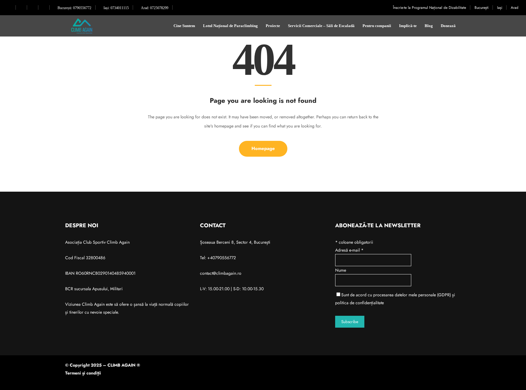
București (482, 7)
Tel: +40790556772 (218, 258)
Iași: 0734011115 (116, 8)
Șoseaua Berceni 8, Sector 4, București (235, 242)
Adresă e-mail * (349, 250)
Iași (499, 7)
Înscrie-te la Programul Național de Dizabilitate (429, 7)
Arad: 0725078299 (154, 8)
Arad (514, 7)
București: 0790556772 (74, 8)
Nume (340, 270)
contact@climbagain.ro (220, 273)
